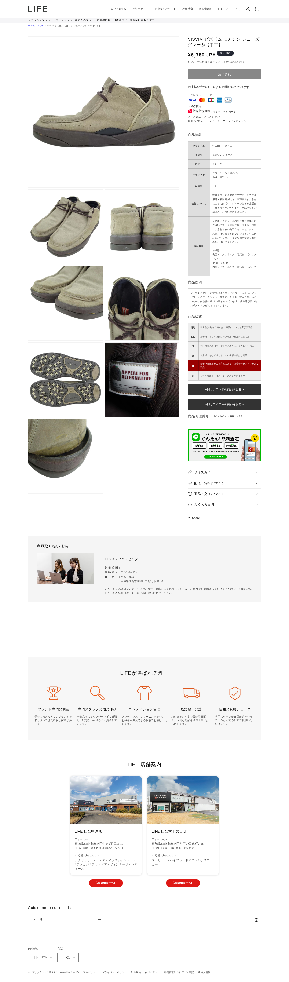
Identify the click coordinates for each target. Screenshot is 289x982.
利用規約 (136, 972)
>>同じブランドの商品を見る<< (224, 389)
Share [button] (196, 518)
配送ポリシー (152, 972)
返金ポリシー (90, 972)
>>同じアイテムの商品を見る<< (224, 404)
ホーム (31, 25)
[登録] (99, 919)
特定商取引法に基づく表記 (179, 972)
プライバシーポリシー (114, 972)
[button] (222, 8)
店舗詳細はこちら (106, 882)
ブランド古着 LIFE (47, 972)
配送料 (201, 61)
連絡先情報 (204, 972)
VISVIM (41, 25)
